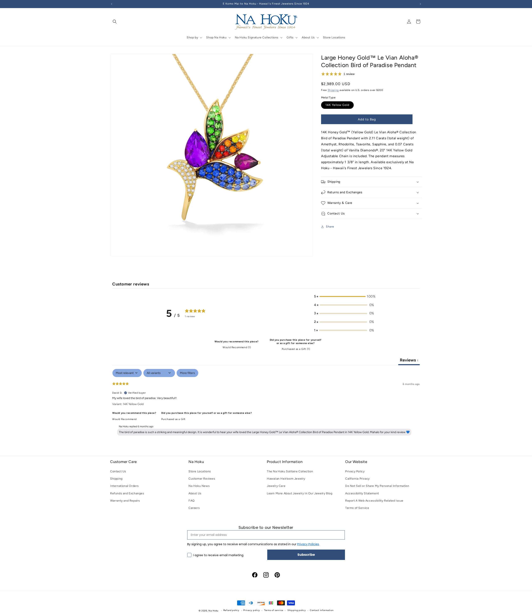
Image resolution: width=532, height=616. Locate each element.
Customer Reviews (201, 478)
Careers (194, 508)
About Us (195, 493)
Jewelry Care (276, 486)
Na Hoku (213, 610)
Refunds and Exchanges (127, 493)
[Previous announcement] (111, 4)
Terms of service (273, 610)
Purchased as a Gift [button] (173, 419)
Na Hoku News (199, 486)
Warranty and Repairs (125, 500)
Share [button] (330, 226)
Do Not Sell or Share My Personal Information (377, 486)
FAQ (191, 500)
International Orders (124, 486)
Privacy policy (251, 610)
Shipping (333, 90)
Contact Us (118, 471)
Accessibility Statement (362, 493)
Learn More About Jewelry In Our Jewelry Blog (299, 493)
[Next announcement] (420, 4)
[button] (114, 21)
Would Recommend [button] (124, 419)
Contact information (321, 610)
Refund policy (231, 610)
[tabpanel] (266, 403)
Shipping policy (296, 610)
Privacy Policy (355, 471)
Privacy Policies (308, 544)
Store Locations (199, 471)
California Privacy (357, 478)
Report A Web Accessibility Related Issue (374, 500)
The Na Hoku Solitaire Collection (290, 471)
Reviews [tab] (409, 360)
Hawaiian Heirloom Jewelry (286, 478)
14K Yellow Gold (337, 105)
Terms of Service (357, 508)
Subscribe (306, 554)
